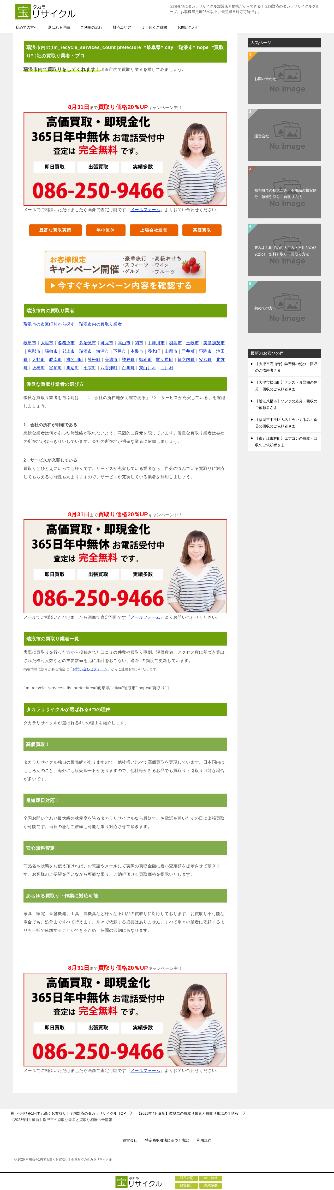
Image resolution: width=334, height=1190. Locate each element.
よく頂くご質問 (154, 27)
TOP (71, 1113)
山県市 (171, 351)
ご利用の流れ (91, 27)
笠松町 (94, 359)
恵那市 (34, 351)
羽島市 (175, 343)
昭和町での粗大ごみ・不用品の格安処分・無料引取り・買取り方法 (285, 193)
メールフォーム (145, 209)
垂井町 (188, 351)
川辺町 (72, 368)
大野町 (38, 359)
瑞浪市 (85, 351)
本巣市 (136, 351)
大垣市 (47, 343)
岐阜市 (29, 343)
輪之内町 (186, 359)
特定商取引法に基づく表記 (167, 1140)
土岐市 (192, 343)
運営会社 (261, 136)
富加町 (55, 368)
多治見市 (87, 343)
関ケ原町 (164, 359)
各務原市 (66, 343)
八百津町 (109, 368)
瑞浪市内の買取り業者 (100, 324)
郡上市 (68, 351)
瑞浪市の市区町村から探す (49, 324)
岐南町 (55, 359)
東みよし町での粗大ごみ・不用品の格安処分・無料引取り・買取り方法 (285, 251)
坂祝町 (38, 368)
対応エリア (122, 27)
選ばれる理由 (59, 27)
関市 (139, 343)
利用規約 (204, 1140)
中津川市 (156, 343)
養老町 (154, 351)
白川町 (128, 368)
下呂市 (119, 351)
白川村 (166, 368)
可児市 (106, 343)
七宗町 (90, 368)
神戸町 (128, 359)
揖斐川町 (75, 359)
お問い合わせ (188, 27)
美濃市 (111, 359)
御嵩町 (145, 359)
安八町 (205, 359)
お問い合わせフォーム (90, 669)
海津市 (102, 351)
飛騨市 (205, 351)
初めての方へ (27, 27)
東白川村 (147, 368)
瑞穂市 (51, 351)
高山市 (124, 343)
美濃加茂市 (214, 343)
